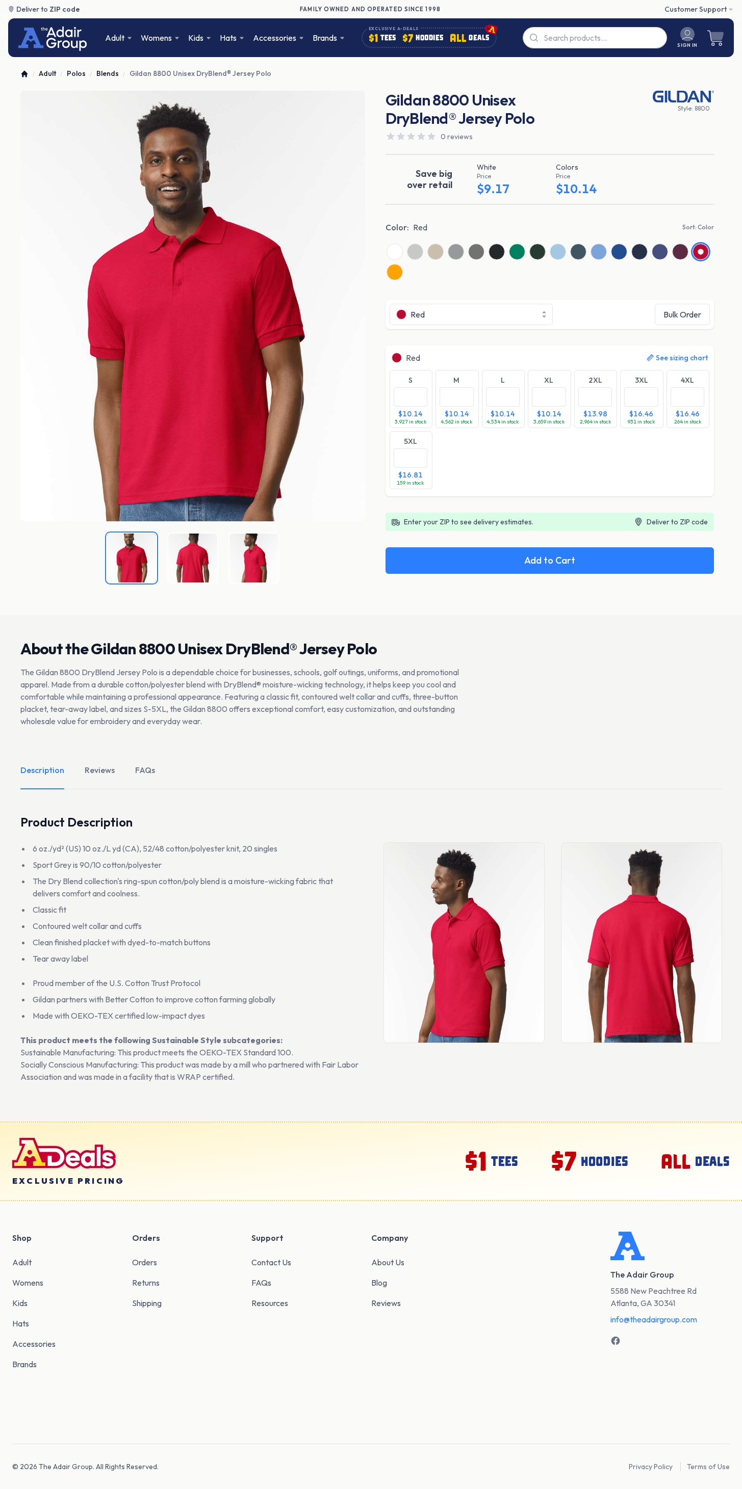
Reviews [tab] (100, 770)
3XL (641, 380)
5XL (410, 441)
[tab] (131, 558)
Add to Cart (549, 560)
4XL (687, 380)
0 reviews (457, 136)
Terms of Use (708, 1466)
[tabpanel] (192, 306)
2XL (595, 380)
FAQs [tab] (145, 770)
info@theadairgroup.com (653, 1319)
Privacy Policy (651, 1466)
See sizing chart (682, 357)
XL (548, 380)
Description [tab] (42, 770)
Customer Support (695, 9)
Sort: (698, 227)
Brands (325, 38)
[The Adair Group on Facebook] (615, 1341)
